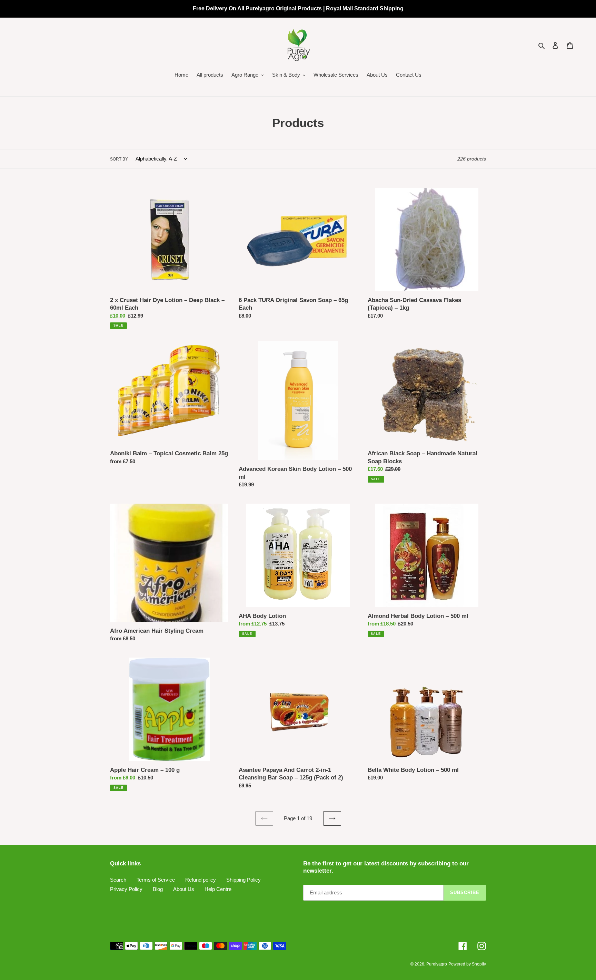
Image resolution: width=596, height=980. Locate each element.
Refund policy (200, 880)
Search (118, 880)
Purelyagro (436, 964)
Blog (158, 889)
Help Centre (218, 889)
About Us (183, 889)
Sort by (119, 159)
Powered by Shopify (467, 964)
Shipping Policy (243, 880)
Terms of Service (156, 880)
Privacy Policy (126, 889)
